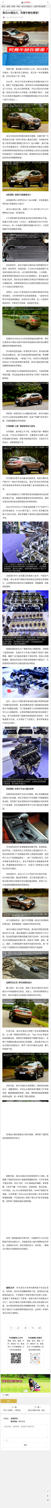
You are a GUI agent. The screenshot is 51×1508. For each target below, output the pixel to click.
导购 (18, 6)
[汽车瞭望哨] (25, 3)
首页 (3, 6)
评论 (21, 17)
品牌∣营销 (11, 6)
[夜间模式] (48, 1496)
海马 (8, 1401)
